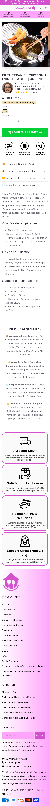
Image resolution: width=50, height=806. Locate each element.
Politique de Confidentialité (15, 702)
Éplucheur (7, 630)
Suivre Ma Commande (13, 640)
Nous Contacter (10, 645)
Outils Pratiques (10, 661)
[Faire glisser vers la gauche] (3, 47)
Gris (5, 111)
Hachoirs (6, 615)
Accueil (5, 604)
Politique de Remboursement (16, 707)
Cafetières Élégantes (12, 620)
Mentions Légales (10, 692)
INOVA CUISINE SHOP (21, 790)
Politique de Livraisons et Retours (18, 697)
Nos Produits (8, 609)
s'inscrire (39, 735)
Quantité (5, 116)
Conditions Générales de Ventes (18, 713)
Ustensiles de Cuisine (13, 625)
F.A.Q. (5, 656)
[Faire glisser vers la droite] (46, 47)
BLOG (5, 651)
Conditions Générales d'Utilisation (18, 718)
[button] (3, 8)
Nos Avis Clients (10, 635)
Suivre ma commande (16, 759)
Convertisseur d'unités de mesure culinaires (23, 666)
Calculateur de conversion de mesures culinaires (21, 673)
